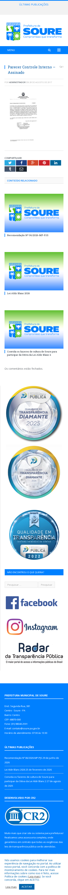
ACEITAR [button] (27, 886)
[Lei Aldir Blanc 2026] (34, 271)
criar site (26, 833)
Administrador (17, 82)
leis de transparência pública (20, 846)
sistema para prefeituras (49, 833)
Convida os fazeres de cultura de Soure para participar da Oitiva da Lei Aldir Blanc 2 (32, 353)
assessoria (29, 837)
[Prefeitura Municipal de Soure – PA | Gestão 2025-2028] (34, 31)
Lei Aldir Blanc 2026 (33, 8)
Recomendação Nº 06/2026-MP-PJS (27, 235)
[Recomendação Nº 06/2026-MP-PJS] (34, 213)
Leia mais (34, 876)
